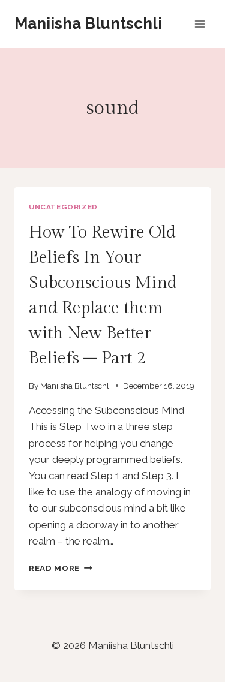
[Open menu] (199, 23)
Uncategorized (63, 207)
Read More (60, 568)
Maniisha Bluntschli (75, 385)
